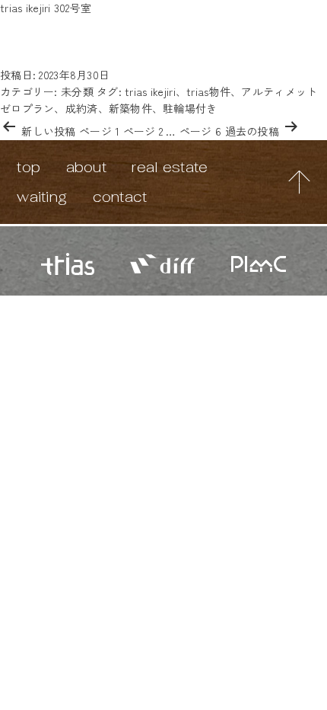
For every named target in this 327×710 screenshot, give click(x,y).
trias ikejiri (150, 91)
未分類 (77, 91)
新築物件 (130, 108)
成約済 (81, 108)
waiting (42, 196)
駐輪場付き (190, 108)
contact (120, 196)
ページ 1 (99, 131)
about (86, 167)
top (28, 167)
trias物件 (208, 91)
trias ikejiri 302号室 (45, 7)
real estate (170, 167)
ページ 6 (200, 131)
